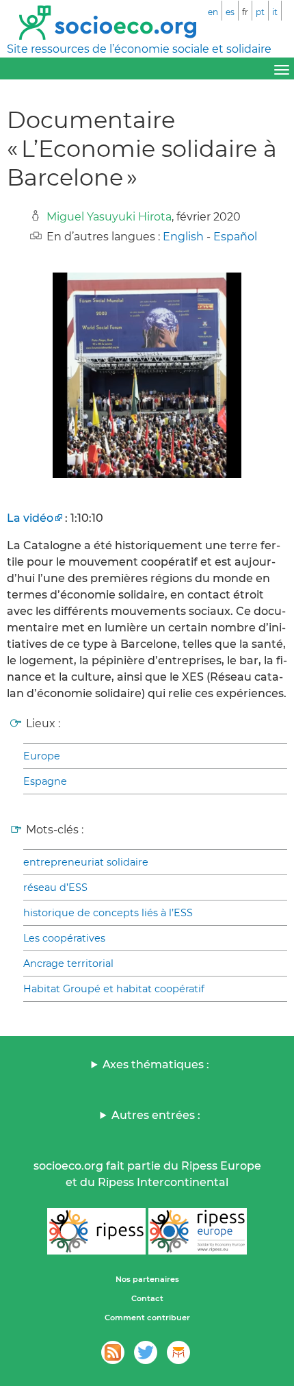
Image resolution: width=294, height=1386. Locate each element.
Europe (41, 756)
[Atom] (112, 1352)
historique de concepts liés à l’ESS (108, 913)
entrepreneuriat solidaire (85, 862)
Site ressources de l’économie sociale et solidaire (139, 48)
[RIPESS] (96, 1231)
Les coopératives (64, 938)
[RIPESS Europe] (197, 1231)
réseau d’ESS (55, 887)
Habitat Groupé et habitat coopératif (113, 989)
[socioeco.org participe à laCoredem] (178, 1352)
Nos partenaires (147, 1279)
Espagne (45, 781)
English (183, 236)
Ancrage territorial (68, 963)
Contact (147, 1298)
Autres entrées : (155, 1115)
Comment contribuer (147, 1317)
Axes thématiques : (156, 1064)
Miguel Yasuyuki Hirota (109, 216)
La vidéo (30, 518)
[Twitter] (145, 1352)
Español (235, 236)
